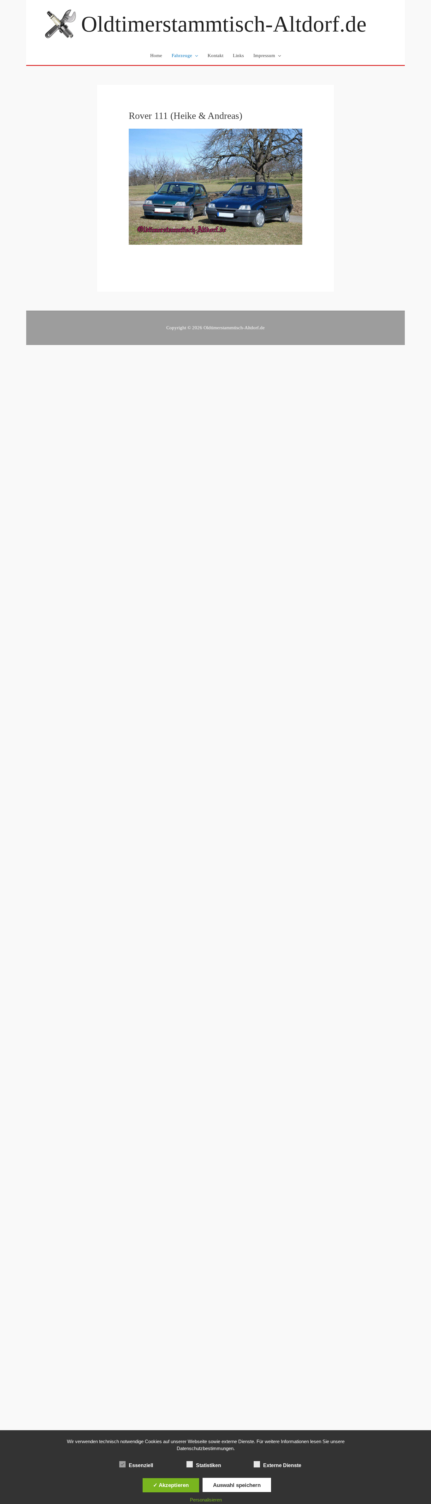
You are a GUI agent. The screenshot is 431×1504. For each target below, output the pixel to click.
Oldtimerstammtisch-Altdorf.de (224, 24)
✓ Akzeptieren (171, 1485)
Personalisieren (206, 1499)
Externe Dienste (282, 1465)
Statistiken (208, 1465)
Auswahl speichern (237, 1485)
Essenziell (141, 1465)
